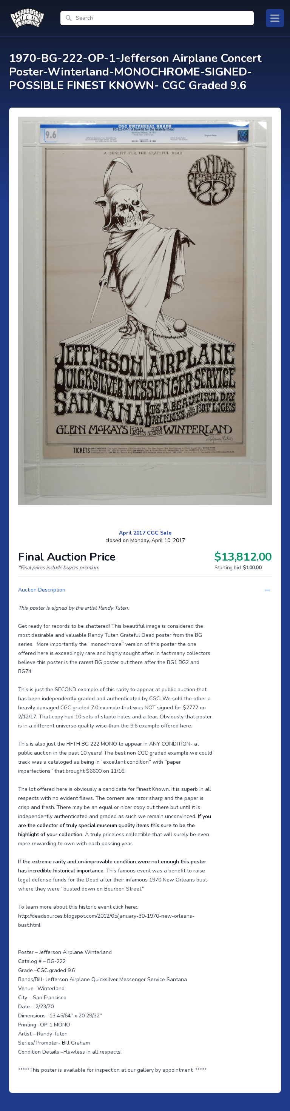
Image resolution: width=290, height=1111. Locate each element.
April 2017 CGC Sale (145, 532)
